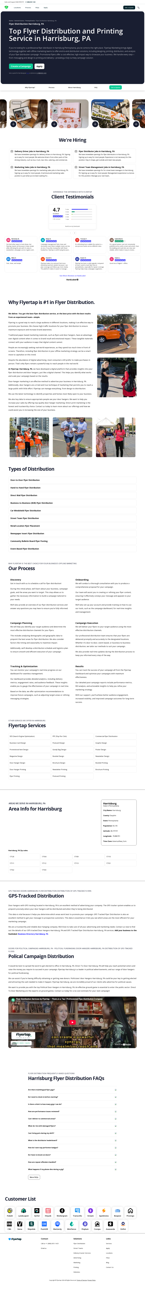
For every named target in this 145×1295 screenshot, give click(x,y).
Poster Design (100, 749)
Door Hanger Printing (18, 769)
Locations (17, 8)
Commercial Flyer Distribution (106, 736)
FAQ (95, 87)
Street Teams (78, 1248)
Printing (76, 1267)
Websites (76, 1272)
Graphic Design (101, 743)
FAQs (37, 8)
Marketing (76, 1262)
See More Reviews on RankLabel (73, 276)
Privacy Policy (91, 1280)
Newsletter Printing (60, 769)
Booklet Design (58, 756)
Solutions (77, 1239)
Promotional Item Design (19, 749)
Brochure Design (59, 763)
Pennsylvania (30, 21)
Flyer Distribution (79, 1243)
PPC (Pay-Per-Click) (60, 736)
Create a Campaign (21, 66)
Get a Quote (129, 8)
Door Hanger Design (17, 763)
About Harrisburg (74, 87)
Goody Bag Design (59, 749)
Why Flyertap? (30, 87)
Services (109, 1243)
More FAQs (34, 1177)
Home (11, 21)
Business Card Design (18, 743)
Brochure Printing (102, 769)
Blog (107, 1262)
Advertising (77, 1258)
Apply (46, 8)
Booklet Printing (101, 763)
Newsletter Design (102, 756)
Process (28, 8)
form (27, 73)
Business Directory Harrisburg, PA (33, 934)
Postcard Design (59, 743)
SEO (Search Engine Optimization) (22, 736)
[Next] (74, 233)
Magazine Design (16, 756)
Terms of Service (82, 1280)
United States (19, 21)
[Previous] (70, 233)
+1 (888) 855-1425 (30, 2)
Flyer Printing (15, 776)
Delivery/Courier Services (82, 1253)
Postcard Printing (59, 776)
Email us (43, 1248)
